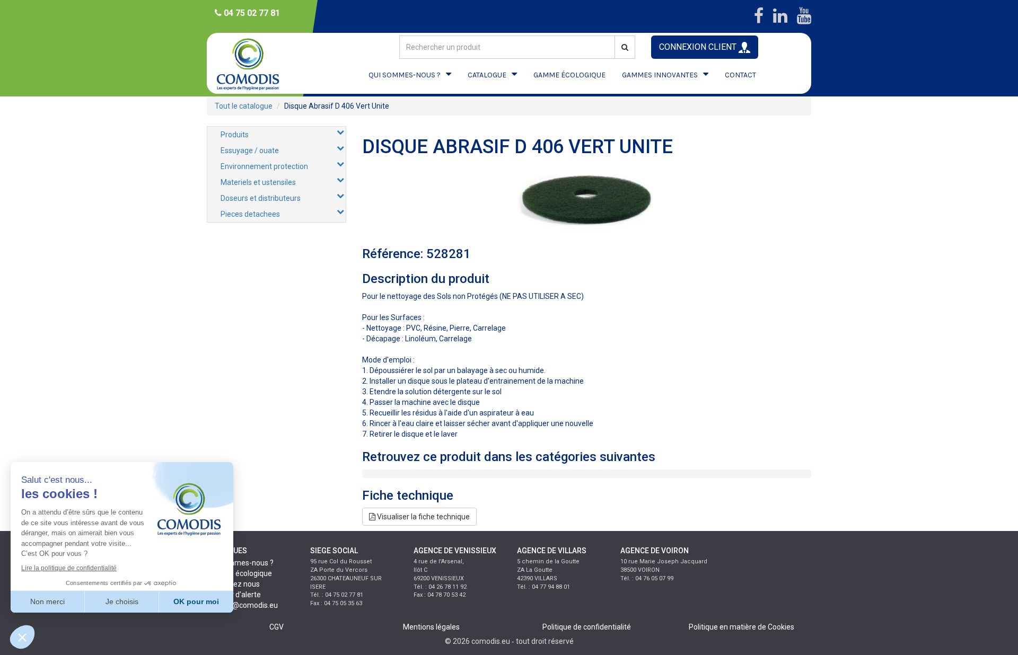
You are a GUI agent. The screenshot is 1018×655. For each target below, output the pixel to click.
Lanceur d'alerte (234, 594)
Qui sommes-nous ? (240, 563)
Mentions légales (431, 627)
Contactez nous (233, 584)
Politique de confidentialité (586, 627)
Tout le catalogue (244, 106)
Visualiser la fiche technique (422, 516)
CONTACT (740, 74)
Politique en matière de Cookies (741, 627)
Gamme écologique (239, 573)
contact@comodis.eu (242, 605)
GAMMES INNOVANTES (660, 74)
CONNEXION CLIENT (699, 47)
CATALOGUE (487, 74)
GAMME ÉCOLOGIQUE (569, 74)
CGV (276, 627)
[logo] (257, 63)
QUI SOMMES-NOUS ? (404, 74)
